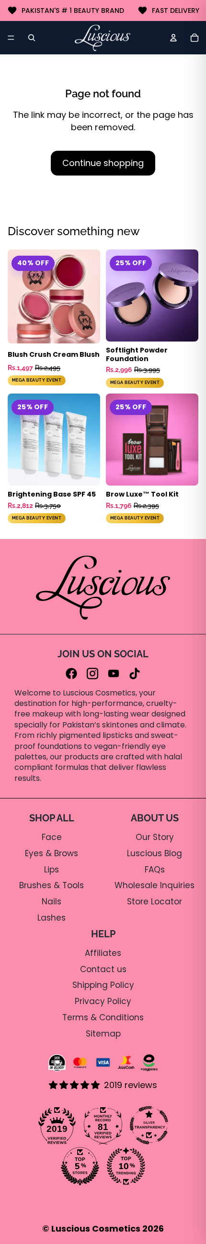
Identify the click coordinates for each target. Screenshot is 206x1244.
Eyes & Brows (51, 853)
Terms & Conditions (103, 1017)
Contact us (103, 969)
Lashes (51, 917)
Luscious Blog (154, 853)
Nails (51, 901)
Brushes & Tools (51, 885)
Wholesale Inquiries (154, 885)
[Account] (173, 37)
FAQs (155, 869)
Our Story (155, 837)
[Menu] (11, 38)
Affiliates (103, 953)
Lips (51, 869)
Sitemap (103, 1033)
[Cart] (194, 37)
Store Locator (154, 901)
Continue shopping (103, 163)
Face (52, 837)
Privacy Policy (103, 1001)
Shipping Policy (103, 985)
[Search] (31, 37)
